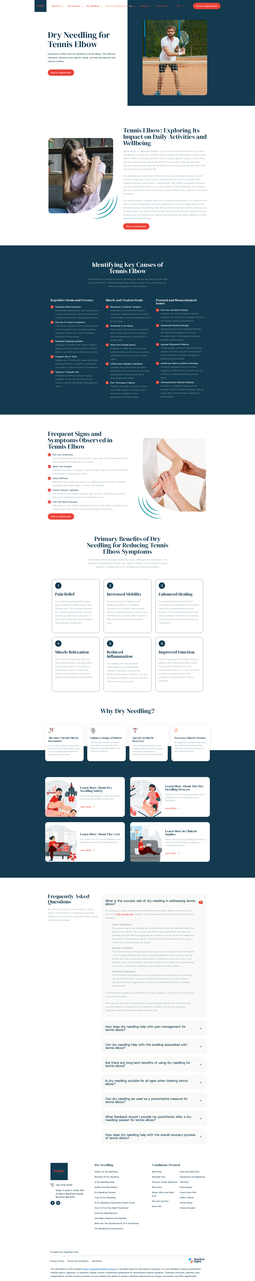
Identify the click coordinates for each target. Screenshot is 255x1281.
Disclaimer (97, 1261)
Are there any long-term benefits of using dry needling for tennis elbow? (147, 1064)
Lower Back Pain (188, 1192)
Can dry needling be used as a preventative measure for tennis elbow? (146, 1100)
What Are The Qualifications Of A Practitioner (117, 1223)
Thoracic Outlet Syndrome (164, 1182)
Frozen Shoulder (188, 1207)
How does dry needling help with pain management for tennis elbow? (145, 1028)
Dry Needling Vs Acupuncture (109, 1228)
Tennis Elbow (186, 1202)
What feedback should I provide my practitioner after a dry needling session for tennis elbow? (148, 1118)
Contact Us (161, 6)
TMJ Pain (184, 1182)
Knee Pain (157, 1206)
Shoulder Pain (158, 1176)
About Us (56, 6)
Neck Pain (157, 1171)
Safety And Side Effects (106, 1187)
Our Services (73, 6)
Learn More (85, 807)
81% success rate (124, 914)
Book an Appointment (206, 6)
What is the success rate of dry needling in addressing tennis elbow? (150, 902)
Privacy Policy (57, 1261)
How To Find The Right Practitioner (112, 1207)
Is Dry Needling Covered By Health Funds (115, 1202)
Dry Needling (92, 6)
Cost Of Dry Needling (105, 1197)
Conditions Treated (166, 1165)
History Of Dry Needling (106, 1171)
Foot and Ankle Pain (189, 1171)
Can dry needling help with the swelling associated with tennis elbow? (146, 1046)
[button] (181, 6)
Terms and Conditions (78, 1261)
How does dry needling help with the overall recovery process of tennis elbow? (150, 1136)
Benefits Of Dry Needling (107, 1176)
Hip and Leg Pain (160, 1201)
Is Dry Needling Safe (104, 1182)
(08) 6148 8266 (64, 1185)
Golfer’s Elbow (187, 1197)
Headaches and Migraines (192, 1176)
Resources (144, 6)
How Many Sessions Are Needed (110, 1218)
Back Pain (157, 1187)
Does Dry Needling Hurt (106, 1213)
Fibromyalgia (186, 1187)
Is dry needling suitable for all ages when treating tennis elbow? (146, 1082)
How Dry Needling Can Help (119, 6)
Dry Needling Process (105, 1192)
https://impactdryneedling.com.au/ (99, 1269)
